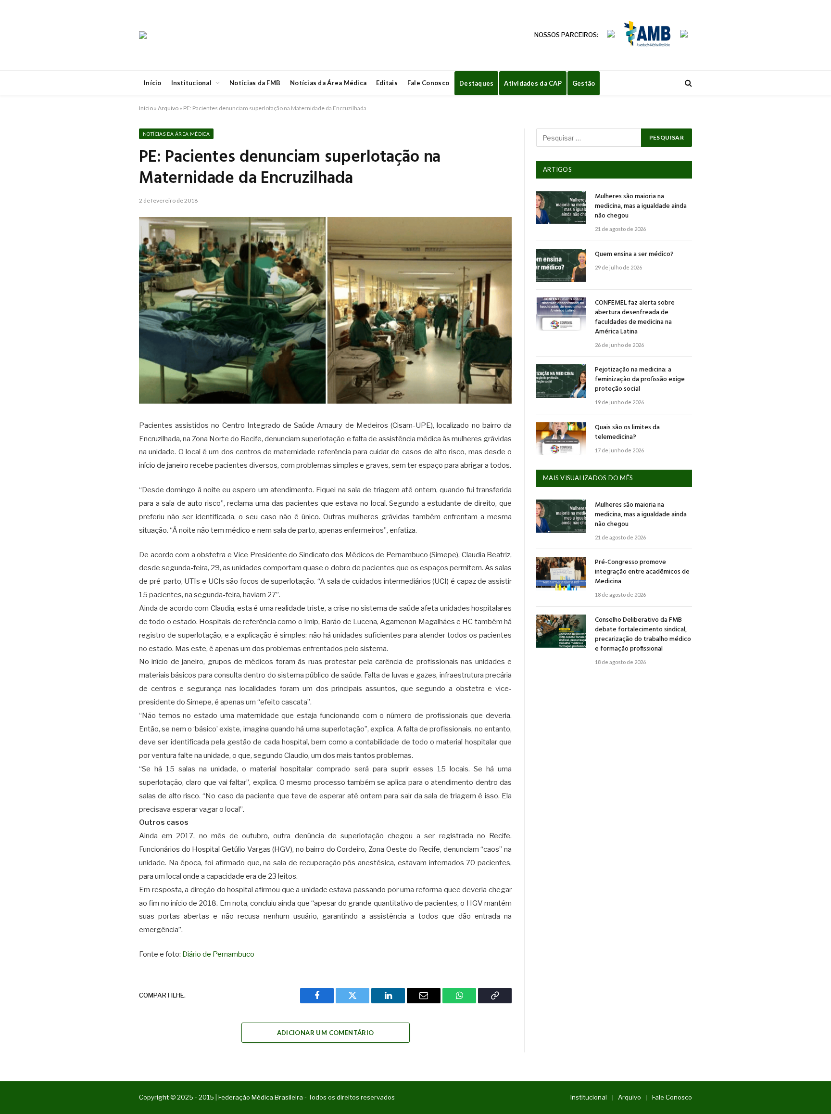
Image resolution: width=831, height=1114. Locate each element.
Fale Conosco (428, 83)
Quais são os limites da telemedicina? (627, 432)
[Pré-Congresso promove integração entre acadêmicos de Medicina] (561, 573)
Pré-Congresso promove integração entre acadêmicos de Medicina (642, 572)
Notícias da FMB (254, 83)
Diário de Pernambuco (218, 954)
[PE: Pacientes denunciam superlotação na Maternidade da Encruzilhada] (325, 310)
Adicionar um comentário (325, 1033)
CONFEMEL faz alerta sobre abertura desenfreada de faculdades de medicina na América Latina (635, 317)
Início (153, 83)
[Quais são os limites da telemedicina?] (561, 438)
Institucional (191, 83)
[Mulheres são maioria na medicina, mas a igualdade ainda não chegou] (561, 207)
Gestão (583, 83)
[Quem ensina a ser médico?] (561, 265)
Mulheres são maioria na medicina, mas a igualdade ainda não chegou (641, 206)
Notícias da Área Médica (328, 83)
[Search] (687, 83)
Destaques (476, 83)
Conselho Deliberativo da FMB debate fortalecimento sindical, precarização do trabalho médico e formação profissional (643, 634)
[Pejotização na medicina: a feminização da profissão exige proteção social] (561, 380)
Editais (387, 83)
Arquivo (168, 108)
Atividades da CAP (532, 83)
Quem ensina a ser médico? (634, 254)
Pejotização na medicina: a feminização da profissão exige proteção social (640, 379)
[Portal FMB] (143, 35)
